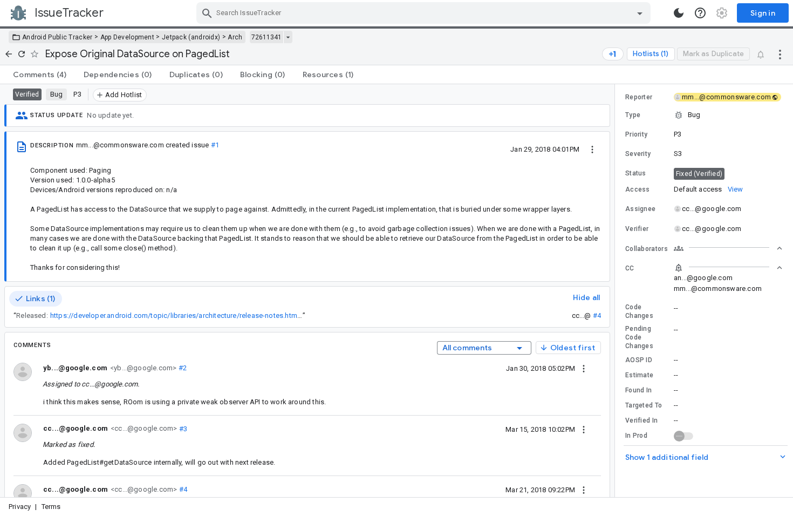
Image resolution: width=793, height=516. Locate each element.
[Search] (207, 12)
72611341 (266, 37)
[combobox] (424, 12)
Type (632, 115)
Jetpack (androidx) (191, 37)
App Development (127, 37)
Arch (235, 37)
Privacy (20, 507)
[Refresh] (21, 53)
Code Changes (639, 311)
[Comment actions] (583, 368)
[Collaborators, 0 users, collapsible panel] (728, 248)
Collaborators (646, 249)
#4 (597, 315)
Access (637, 189)
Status (635, 173)
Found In (638, 390)
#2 (181, 368)
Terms (51, 507)
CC (629, 268)
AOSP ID (638, 360)
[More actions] (780, 54)
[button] (704, 115)
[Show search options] (639, 12)
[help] (700, 13)
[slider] (616, 290)
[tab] (39, 74)
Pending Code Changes (639, 337)
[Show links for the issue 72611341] (287, 37)
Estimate (639, 375)
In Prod (636, 435)
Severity (638, 154)
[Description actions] (592, 149)
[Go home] (8, 53)
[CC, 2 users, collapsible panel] (728, 268)
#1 (215, 145)
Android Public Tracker (57, 37)
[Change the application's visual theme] (678, 13)
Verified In (641, 420)
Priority (636, 134)
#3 (182, 428)
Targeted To (643, 405)
